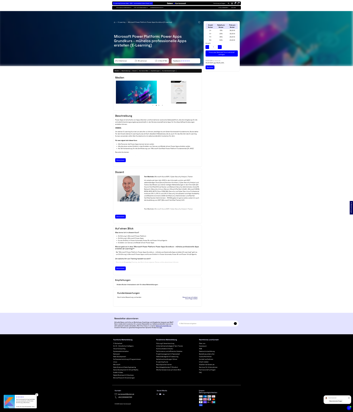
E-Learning (121, 22)
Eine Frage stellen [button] (191, 298)
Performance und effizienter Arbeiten (169, 351)
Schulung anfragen (219, 3)
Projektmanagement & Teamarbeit (168, 354)
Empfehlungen (155, 71)
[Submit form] (235, 323)
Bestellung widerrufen (207, 354)
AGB (200, 349)
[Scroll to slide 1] (156, 105)
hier (160, 327)
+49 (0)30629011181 (125, 397)
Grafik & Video (118, 372)
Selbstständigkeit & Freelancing (167, 357)
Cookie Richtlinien (205, 357)
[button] (232, 3)
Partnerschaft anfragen (207, 370)
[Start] (114, 22)
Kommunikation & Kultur (164, 349)
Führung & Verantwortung (165, 343)
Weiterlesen (120, 160)
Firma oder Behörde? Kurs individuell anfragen (222, 53)
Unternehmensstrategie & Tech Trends (169, 346)
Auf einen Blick (143, 71)
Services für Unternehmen (208, 367)
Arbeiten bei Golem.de (206, 365)
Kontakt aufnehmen (206, 359)
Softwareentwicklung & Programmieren (127, 359)
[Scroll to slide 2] (158, 105)
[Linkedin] (163, 394)
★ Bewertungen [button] (351, 207)
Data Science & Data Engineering (124, 367)
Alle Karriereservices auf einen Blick (168, 370)
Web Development (119, 357)
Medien (117, 71)
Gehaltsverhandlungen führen (166, 359)
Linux (115, 362)
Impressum (203, 346)
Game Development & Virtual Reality (125, 370)
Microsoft (116, 365)
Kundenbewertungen (168, 71)
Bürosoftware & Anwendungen (124, 378)
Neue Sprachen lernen (164, 365)
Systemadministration (121, 351)
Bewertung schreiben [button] (190, 297)
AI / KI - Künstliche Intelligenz (123, 346)
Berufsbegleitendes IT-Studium (167, 367)
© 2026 (123, 404)
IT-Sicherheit (117, 343)
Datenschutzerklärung (163, 326)
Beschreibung (126, 71)
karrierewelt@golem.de (126, 394)
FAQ (200, 372)
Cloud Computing (119, 349)
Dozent (134, 71)
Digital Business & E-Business (123, 375)
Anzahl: (208, 43)
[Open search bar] (228, 3)
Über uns (202, 343)
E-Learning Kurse (162, 362)
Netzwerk (116, 354)
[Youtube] (160, 394)
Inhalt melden (204, 362)
